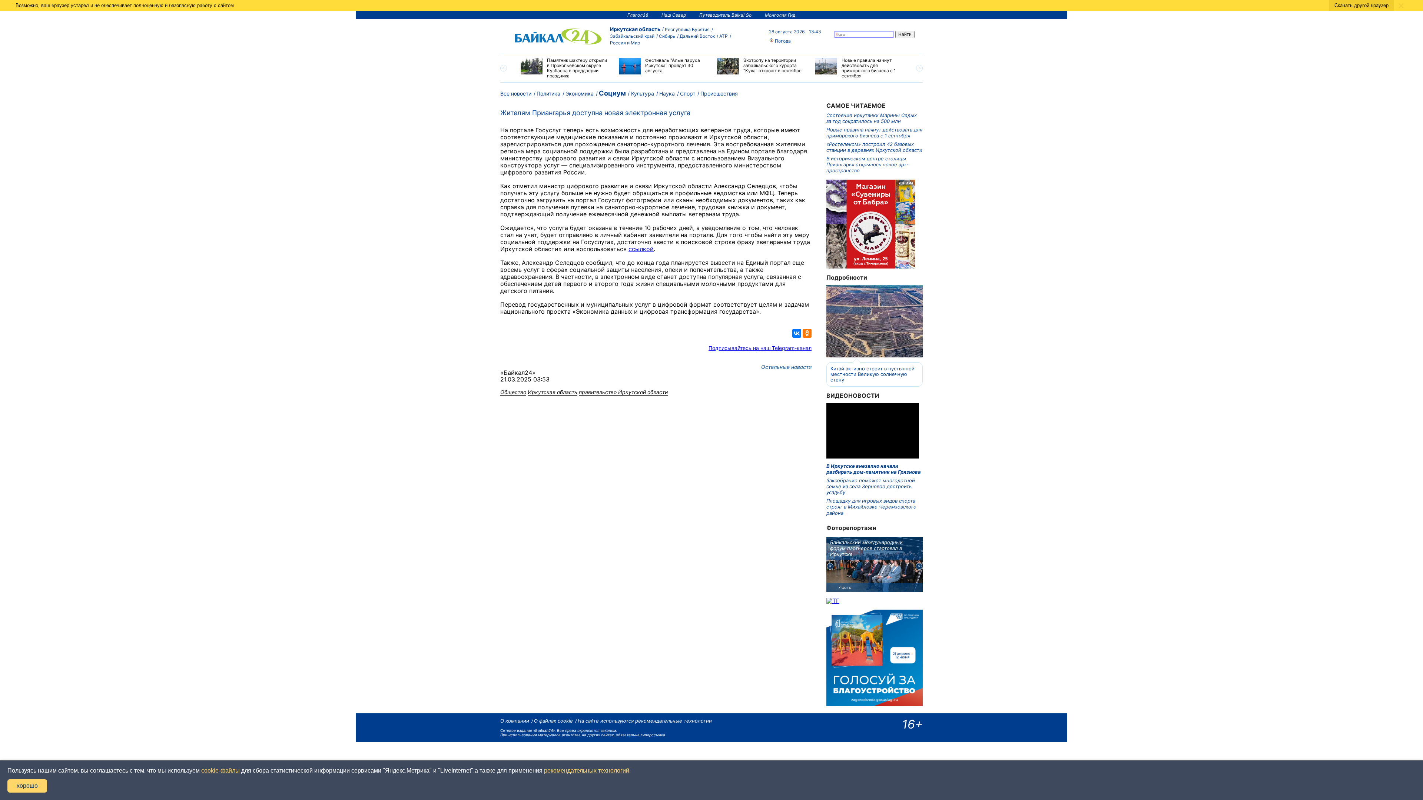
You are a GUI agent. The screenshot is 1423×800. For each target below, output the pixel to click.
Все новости (515, 93)
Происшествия (719, 93)
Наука (667, 93)
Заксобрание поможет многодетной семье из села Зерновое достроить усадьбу (870, 486)
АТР (723, 36)
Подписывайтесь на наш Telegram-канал (760, 348)
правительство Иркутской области (623, 392)
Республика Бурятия (687, 29)
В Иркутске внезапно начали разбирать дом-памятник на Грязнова (873, 469)
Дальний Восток (697, 36)
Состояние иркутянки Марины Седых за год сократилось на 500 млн (871, 118)
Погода (782, 41)
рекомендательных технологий (586, 770)
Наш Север (673, 15)
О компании (514, 721)
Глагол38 (637, 15)
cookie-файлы (220, 770)
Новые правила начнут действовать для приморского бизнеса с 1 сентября (874, 133)
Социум (612, 93)
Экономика (579, 93)
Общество (513, 392)
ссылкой (641, 249)
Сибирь (667, 36)
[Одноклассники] (807, 333)
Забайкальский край (632, 36)
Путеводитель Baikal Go (725, 15)
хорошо (27, 786)
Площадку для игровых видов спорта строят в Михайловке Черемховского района (871, 507)
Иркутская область (635, 29)
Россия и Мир (625, 43)
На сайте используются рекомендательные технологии (645, 721)
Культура (642, 93)
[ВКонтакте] (796, 333)
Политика (548, 93)
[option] (564, 68)
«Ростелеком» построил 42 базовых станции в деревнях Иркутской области (874, 147)
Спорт (687, 93)
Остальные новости (786, 367)
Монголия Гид (780, 15)
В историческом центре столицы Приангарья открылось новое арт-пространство (867, 165)
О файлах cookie (553, 721)
